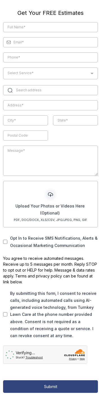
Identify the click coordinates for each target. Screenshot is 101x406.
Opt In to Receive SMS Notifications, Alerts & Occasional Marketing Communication (54, 242)
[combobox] (50, 73)
